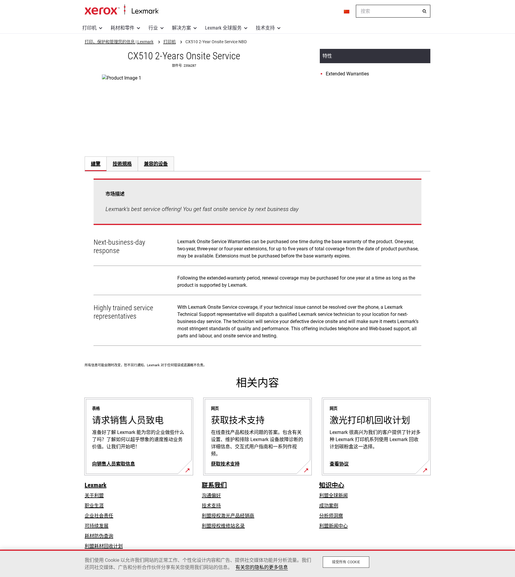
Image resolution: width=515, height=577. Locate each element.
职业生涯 (94, 505)
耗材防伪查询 (99, 536)
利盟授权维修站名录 (223, 526)
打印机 (89, 28)
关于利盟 (94, 495)
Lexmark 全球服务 (223, 28)
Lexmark (95, 485)
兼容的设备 (156, 164)
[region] (257, 563)
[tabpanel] (257, 263)
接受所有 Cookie (346, 562)
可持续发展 (96, 526)
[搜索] (424, 11)
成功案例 (328, 505)
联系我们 (214, 485)
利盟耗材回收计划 (104, 546)
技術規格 (122, 164)
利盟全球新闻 (333, 495)
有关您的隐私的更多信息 (261, 567)
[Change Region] (347, 11)
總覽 (95, 164)
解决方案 (181, 28)
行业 (153, 28)
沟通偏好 (211, 495)
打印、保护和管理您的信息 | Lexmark (121, 10)
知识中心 (331, 485)
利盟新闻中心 (333, 526)
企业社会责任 (99, 516)
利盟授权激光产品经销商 (228, 516)
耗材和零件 (122, 28)
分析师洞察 (331, 516)
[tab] (95, 163)
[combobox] (393, 11)
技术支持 (265, 28)
